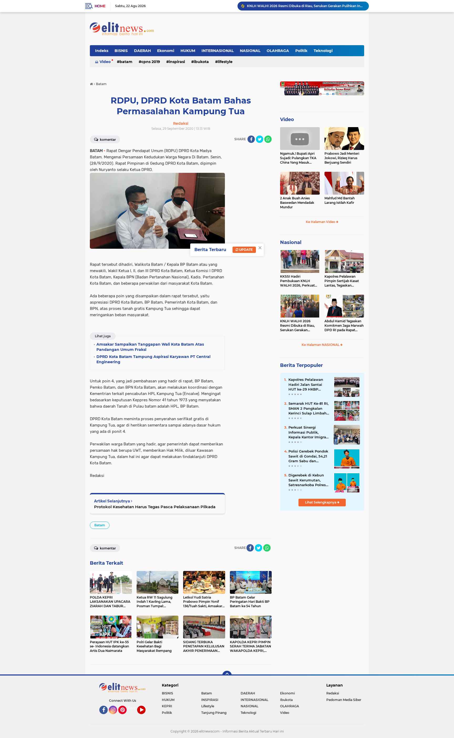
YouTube (145, 716)
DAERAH (142, 50)
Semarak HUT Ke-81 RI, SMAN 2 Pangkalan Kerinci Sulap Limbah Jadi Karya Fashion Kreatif (308, 408)
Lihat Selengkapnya (321, 502)
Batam (126, 61)
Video (105, 61)
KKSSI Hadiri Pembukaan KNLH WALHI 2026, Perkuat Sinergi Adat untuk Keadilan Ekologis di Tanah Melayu (297, 281)
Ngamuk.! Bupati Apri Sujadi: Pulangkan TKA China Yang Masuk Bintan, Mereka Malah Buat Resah (298, 158)
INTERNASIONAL (218, 50)
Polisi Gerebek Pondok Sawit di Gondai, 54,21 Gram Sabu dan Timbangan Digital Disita (308, 456)
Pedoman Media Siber (343, 700)
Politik (301, 50)
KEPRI (167, 706)
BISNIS (121, 50)
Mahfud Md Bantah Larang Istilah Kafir (339, 200)
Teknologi (323, 50)
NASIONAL (250, 50)
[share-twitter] (259, 139)
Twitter (134, 708)
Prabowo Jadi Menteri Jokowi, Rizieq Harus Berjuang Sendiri (341, 158)
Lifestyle (225, 61)
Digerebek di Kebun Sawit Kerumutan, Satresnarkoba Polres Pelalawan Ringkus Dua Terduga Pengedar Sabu (308, 480)
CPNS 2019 (150, 61)
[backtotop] (227, 675)
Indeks (101, 50)
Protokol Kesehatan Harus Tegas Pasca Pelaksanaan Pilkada (154, 506)
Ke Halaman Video (321, 222)
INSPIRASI (177, 61)
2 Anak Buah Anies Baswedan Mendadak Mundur (297, 202)
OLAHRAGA (278, 50)
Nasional (290, 242)
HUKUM (187, 50)
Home (100, 6)
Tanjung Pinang (213, 713)
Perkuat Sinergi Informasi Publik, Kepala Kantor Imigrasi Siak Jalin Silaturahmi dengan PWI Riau (308, 432)
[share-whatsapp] (268, 139)
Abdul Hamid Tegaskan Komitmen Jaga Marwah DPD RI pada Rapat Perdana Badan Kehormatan (344, 325)
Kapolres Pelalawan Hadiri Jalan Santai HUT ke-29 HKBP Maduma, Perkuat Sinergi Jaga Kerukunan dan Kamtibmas (305, 384)
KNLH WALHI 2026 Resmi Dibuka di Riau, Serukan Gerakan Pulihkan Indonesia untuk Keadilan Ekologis (305, 6)
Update (245, 250)
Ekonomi (165, 50)
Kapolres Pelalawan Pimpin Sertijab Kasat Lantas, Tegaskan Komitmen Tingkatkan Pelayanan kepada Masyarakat (342, 281)
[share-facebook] (251, 139)
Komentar (107, 140)
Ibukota (201, 61)
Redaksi (332, 693)
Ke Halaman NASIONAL (321, 345)
